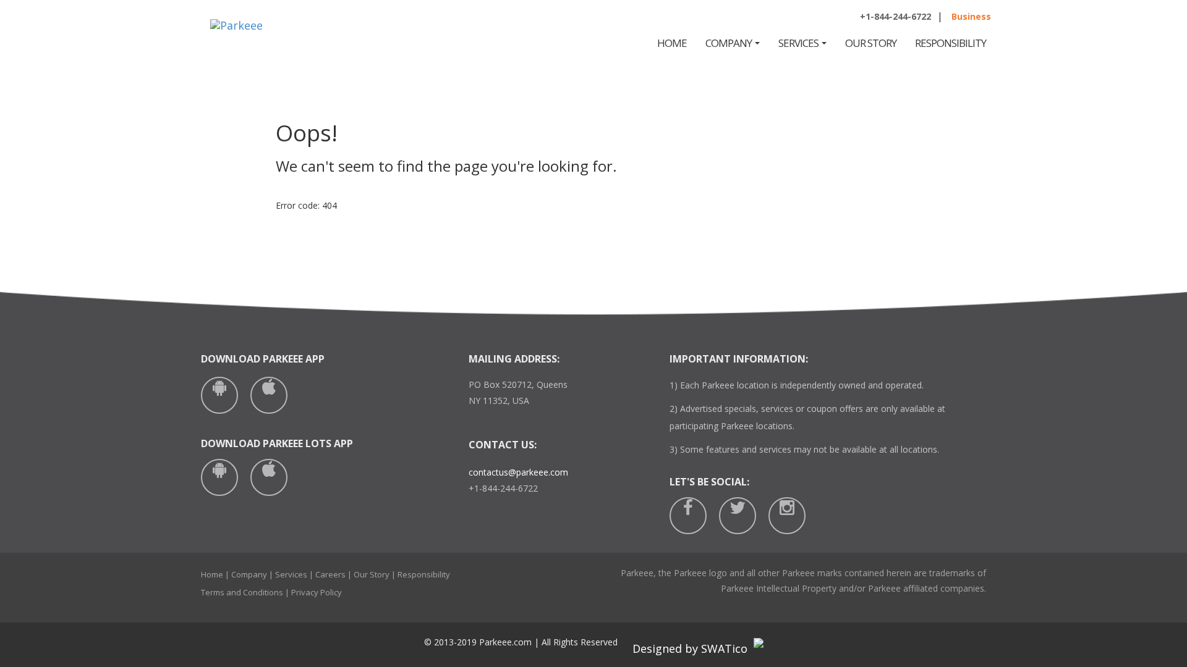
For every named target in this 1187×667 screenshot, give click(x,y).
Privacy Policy (316, 592)
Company (729, 43)
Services (799, 43)
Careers (330, 574)
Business (971, 16)
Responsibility (950, 43)
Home (672, 43)
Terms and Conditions (242, 592)
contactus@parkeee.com (518, 472)
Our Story (870, 43)
